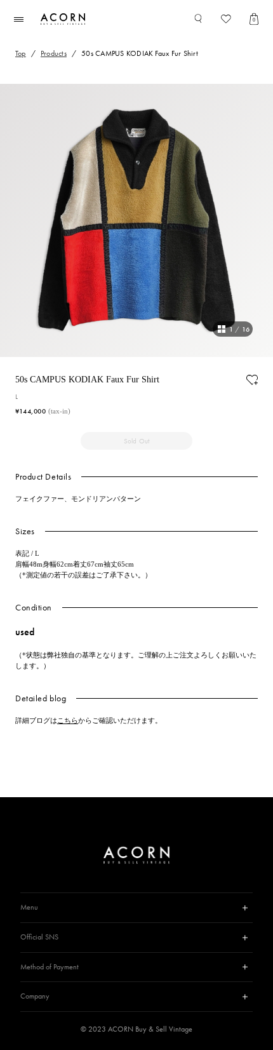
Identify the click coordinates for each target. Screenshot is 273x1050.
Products (54, 53)
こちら (67, 720)
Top (20, 53)
